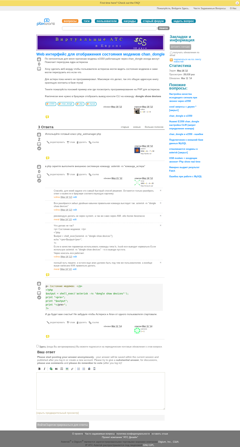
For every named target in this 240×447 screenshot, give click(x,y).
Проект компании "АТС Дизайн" (120, 437)
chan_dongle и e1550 (180, 116)
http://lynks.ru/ (146, 154)
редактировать (57, 142)
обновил (112, 107)
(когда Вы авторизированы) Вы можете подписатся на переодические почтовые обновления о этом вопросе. (101, 346)
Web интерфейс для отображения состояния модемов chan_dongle (100, 54)
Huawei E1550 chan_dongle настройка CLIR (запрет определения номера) (184, 125)
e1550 (51, 104)
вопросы (70, 21)
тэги (87, 21)
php (81, 104)
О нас (233, 8)
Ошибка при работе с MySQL (185, 176)
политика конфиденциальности (133, 433)
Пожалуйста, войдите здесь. (173, 8)
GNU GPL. (149, 445)
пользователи (107, 21)
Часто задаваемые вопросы (209, 8)
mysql (92, 104)
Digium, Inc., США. (168, 441)
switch (143, 149)
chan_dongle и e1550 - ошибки (186, 134)
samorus (144, 329)
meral (56, 219)
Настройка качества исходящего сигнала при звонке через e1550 (183, 97)
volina (142, 109)
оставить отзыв (160, 433)
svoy (142, 181)
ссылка (95, 142)
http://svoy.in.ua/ (147, 186)
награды (130, 21)
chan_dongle (66, 104)
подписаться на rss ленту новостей (187, 60)
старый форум (153, 21)
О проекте (77, 433)
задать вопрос (183, 21)
